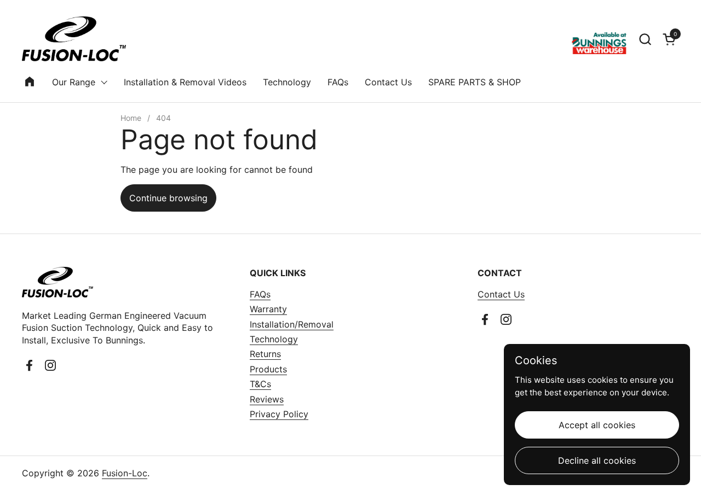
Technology (274, 339)
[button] (645, 39)
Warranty (268, 309)
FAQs (260, 294)
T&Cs (260, 383)
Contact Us (501, 294)
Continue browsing (168, 197)
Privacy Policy (279, 414)
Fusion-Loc (124, 473)
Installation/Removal (292, 324)
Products (268, 369)
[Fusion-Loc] (74, 38)
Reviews (267, 399)
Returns (265, 353)
